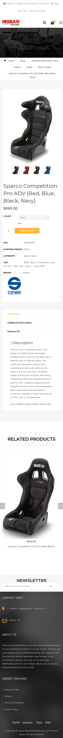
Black (26, 262)
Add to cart (27, 230)
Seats (29, 67)
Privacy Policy (11, 709)
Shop (22, 61)
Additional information (19, 322)
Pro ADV (7, 266)
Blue (33, 262)
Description (13, 313)
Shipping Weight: (13, 249)
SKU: (5, 242)
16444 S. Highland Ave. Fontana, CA (28, 608)
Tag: (5, 262)
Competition (42, 262)
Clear (20, 223)
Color (7, 216)
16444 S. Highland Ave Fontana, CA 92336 (28, 3)
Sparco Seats (44, 67)
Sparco (28, 266)
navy (52, 262)
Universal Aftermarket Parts (44, 61)
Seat (21, 266)
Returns (8, 696)
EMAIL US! (15, 620)
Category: (9, 256)
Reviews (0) (13, 331)
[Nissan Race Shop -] (11, 22)
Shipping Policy (11, 689)
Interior (17, 67)
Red (16, 266)
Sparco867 (39, 266)
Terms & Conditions (14, 702)
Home (11, 61)
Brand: (7, 272)
